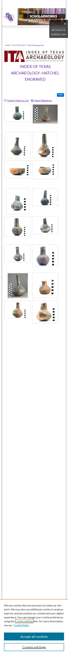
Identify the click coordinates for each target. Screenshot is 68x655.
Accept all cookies (34, 636)
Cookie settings (24, 621)
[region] (34, 627)
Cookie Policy (21, 625)
